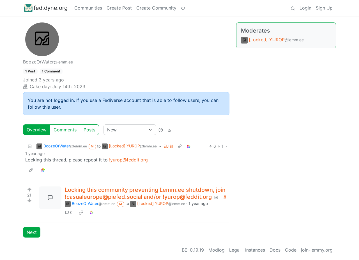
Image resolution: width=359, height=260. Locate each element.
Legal (235, 250)
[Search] (292, 7)
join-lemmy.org (317, 250)
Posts (89, 130)
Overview (37, 130)
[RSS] (169, 130)
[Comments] (50, 197)
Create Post (119, 8)
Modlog (216, 250)
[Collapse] (29, 146)
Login (305, 8)
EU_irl (168, 146)
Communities (88, 8)
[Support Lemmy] (183, 7)
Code (290, 250)
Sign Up (324, 8)
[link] (188, 146)
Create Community (156, 8)
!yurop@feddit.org (128, 160)
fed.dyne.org (51, 7)
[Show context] (179, 146)
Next (32, 232)
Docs (275, 250)
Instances (255, 250)
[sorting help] (160, 130)
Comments (65, 130)
